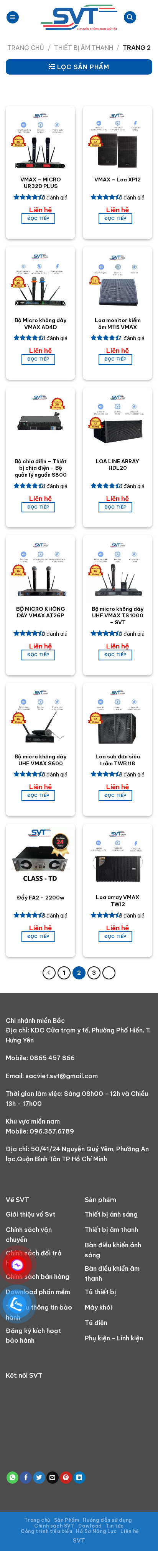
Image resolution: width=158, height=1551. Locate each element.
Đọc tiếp (38, 218)
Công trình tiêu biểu (46, 1531)
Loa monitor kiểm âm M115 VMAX (118, 324)
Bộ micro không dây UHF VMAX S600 (40, 760)
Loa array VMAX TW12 (117, 901)
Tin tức (115, 1526)
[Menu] (13, 17)
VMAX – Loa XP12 (117, 179)
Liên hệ (129, 1531)
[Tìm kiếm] (130, 17)
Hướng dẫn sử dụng (107, 1520)
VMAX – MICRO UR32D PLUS (40, 183)
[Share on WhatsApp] (13, 1477)
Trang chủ (25, 48)
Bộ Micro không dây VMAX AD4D (40, 324)
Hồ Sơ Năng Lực (96, 1531)
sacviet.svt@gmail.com (61, 1076)
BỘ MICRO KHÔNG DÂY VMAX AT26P (40, 612)
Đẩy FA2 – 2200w (40, 897)
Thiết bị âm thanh (83, 48)
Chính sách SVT (54, 1526)
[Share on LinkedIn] (79, 1477)
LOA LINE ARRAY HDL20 (117, 465)
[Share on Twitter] (39, 1477)
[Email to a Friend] (52, 1477)
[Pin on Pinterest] (66, 1477)
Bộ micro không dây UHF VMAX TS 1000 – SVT (117, 616)
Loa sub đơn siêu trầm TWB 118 (117, 760)
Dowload (90, 1526)
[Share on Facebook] (26, 1477)
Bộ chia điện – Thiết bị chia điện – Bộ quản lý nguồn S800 (41, 468)
